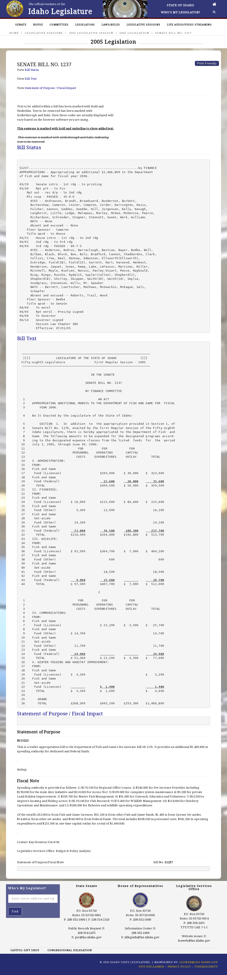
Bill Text (31, 79)
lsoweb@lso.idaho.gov (194, 940)
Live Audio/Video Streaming (189, 24)
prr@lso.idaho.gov (88, 937)
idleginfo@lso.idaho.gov (142, 937)
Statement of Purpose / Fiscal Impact (50, 88)
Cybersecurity (206, 966)
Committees (59, 24)
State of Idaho (180, 5)
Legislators (85, 24)
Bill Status (32, 70)
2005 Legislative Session (91, 33)
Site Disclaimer (151, 966)
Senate (20, 24)
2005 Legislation (134, 33)
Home (14, 33)
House (38, 24)
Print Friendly (207, 63)
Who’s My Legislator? (180, 12)
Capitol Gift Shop (24, 950)
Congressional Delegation (69, 950)
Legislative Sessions (143, 24)
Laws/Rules (111, 24)
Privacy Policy (179, 966)
